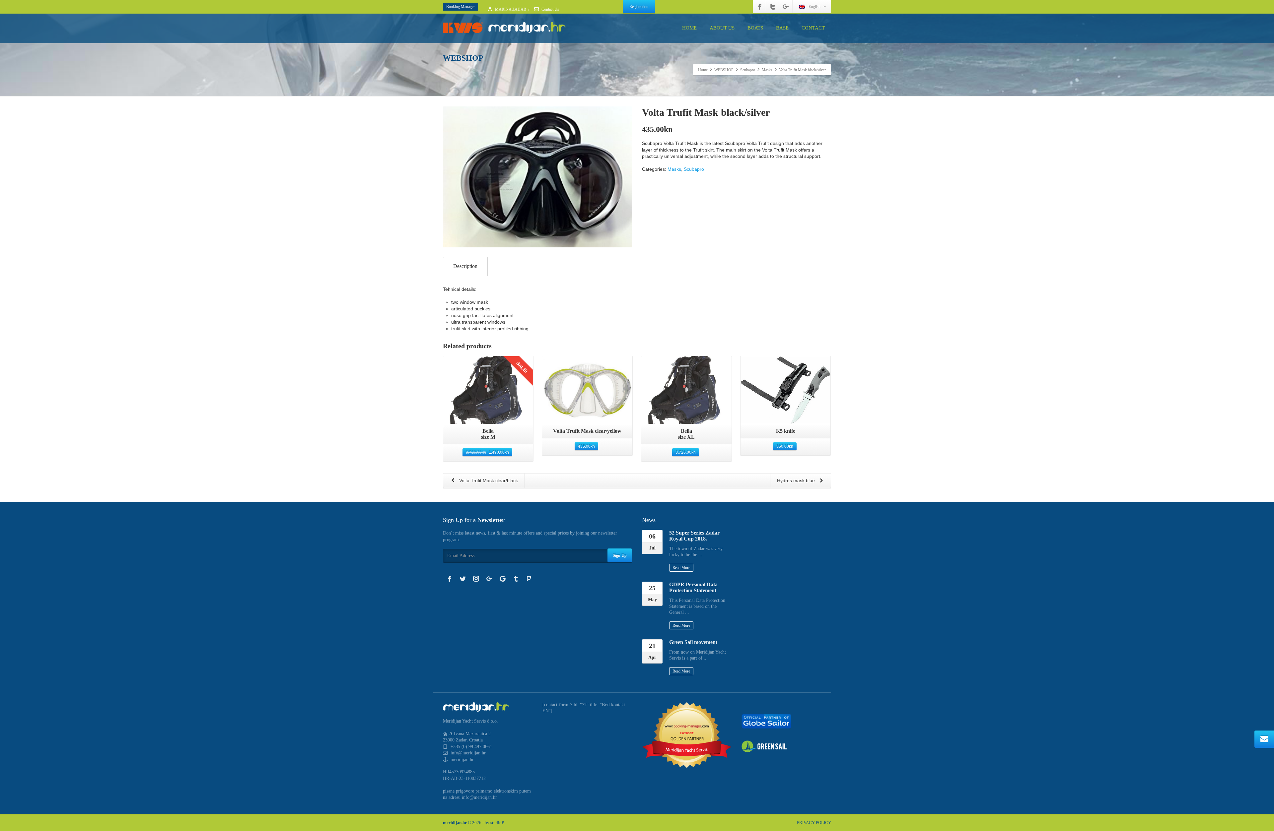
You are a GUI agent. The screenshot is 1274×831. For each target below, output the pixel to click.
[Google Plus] (785, 6)
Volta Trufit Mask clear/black (488, 480)
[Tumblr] (516, 578)
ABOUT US (722, 28)
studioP (497, 822)
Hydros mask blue (796, 480)
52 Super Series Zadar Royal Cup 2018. (694, 536)
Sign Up (620, 555)
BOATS (755, 28)
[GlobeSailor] (766, 720)
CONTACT (813, 28)
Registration (638, 6)
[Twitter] (772, 6)
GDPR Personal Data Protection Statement (693, 587)
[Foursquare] (529, 578)
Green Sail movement (693, 642)
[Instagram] (476, 578)
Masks (674, 169)
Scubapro (694, 169)
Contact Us (549, 9)
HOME (689, 28)
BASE (782, 28)
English (814, 6)
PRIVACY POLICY (814, 822)
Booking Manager (460, 6)
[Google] (502, 578)
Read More (681, 567)
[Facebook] (759, 6)
